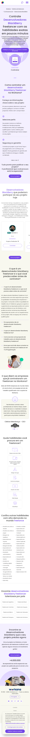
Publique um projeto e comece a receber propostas (15, 50)
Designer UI (19, 563)
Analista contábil (20, 526)
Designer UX (19, 565)
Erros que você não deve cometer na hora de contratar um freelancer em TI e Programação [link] (16, 348)
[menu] (27, 2)
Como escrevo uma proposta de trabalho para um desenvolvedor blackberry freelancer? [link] (15, 339)
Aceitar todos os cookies (15, 731)
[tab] (15, 302)
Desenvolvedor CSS (21, 572)
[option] (15, 56)
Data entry (5, 580)
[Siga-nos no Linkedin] (21, 701)
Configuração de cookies (15, 727)
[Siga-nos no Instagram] (12, 701)
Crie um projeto (15, 176)
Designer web (19, 561)
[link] (15, 425)
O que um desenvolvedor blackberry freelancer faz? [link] (16, 332)
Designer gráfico (20, 559)
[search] (22, 2)
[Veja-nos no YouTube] (8, 701)
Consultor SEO (20, 557)
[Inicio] (2, 2)
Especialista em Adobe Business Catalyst (20, 531)
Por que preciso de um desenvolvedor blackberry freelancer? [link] (12, 324)
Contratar (12, 245)
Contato (15, 707)
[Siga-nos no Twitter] (18, 701)
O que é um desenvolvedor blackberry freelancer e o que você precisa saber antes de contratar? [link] (15, 289)
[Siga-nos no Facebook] (15, 701)
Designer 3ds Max (7, 545)
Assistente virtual (7, 578)
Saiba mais (14, 160)
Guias (15, 710)
